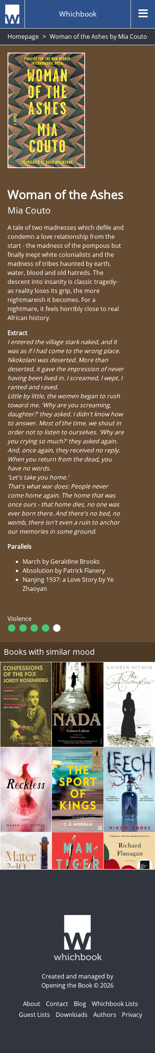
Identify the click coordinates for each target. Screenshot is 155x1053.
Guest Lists (34, 1015)
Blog (80, 1004)
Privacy (132, 1015)
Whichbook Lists (115, 1004)
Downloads (72, 1015)
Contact (57, 1004)
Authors (104, 1015)
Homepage (23, 36)
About (31, 1004)
